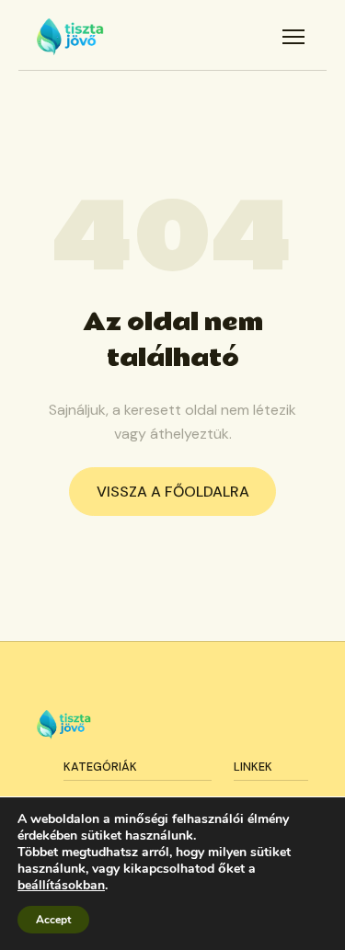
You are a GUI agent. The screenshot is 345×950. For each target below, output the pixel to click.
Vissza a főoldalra (173, 491)
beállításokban (61, 885)
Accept (53, 919)
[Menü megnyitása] (293, 37)
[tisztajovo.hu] (70, 36)
